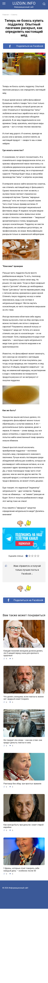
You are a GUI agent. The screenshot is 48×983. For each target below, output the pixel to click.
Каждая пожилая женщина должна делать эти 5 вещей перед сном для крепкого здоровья (23, 653)
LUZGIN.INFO (24, 3)
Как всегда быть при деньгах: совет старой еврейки (23, 826)
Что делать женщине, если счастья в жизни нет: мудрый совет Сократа (23, 697)
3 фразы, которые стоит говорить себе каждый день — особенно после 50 (21, 869)
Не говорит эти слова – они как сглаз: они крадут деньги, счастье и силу (22, 741)
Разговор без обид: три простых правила (22, 783)
